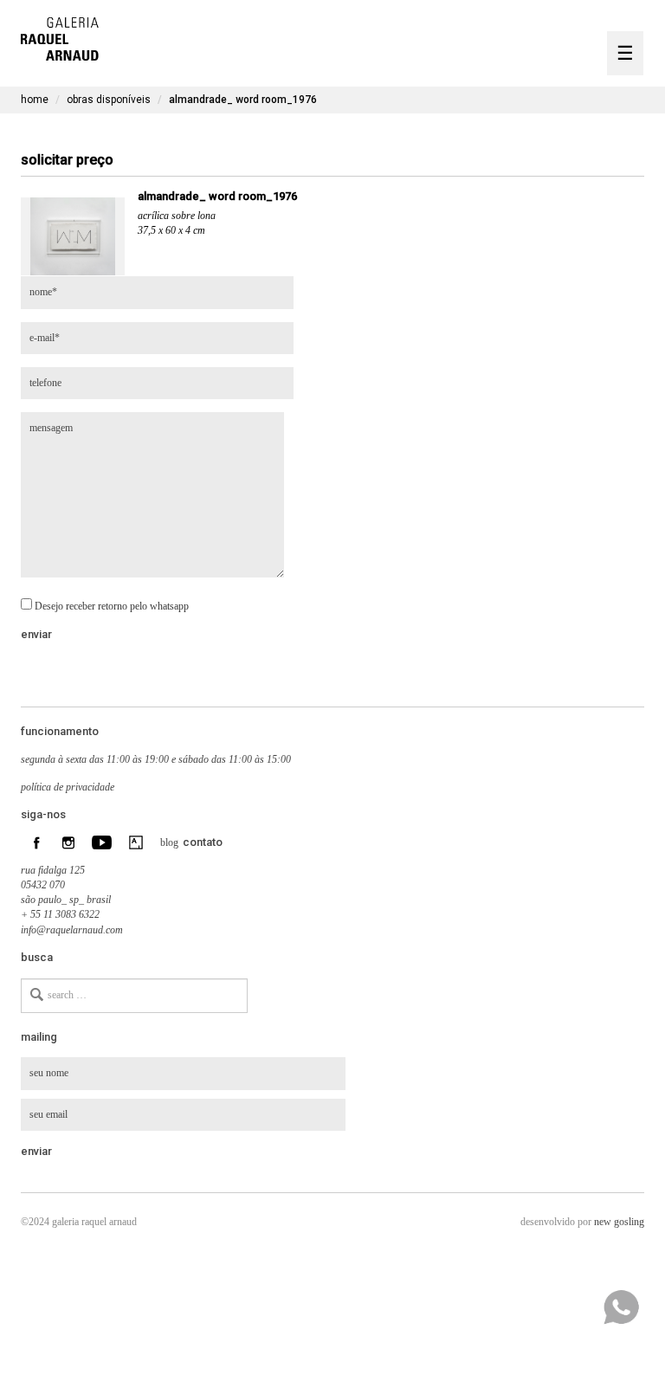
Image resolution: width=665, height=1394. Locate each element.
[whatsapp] (621, 1307)
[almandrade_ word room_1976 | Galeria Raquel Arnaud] (60, 37)
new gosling (619, 1222)
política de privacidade (67, 787)
